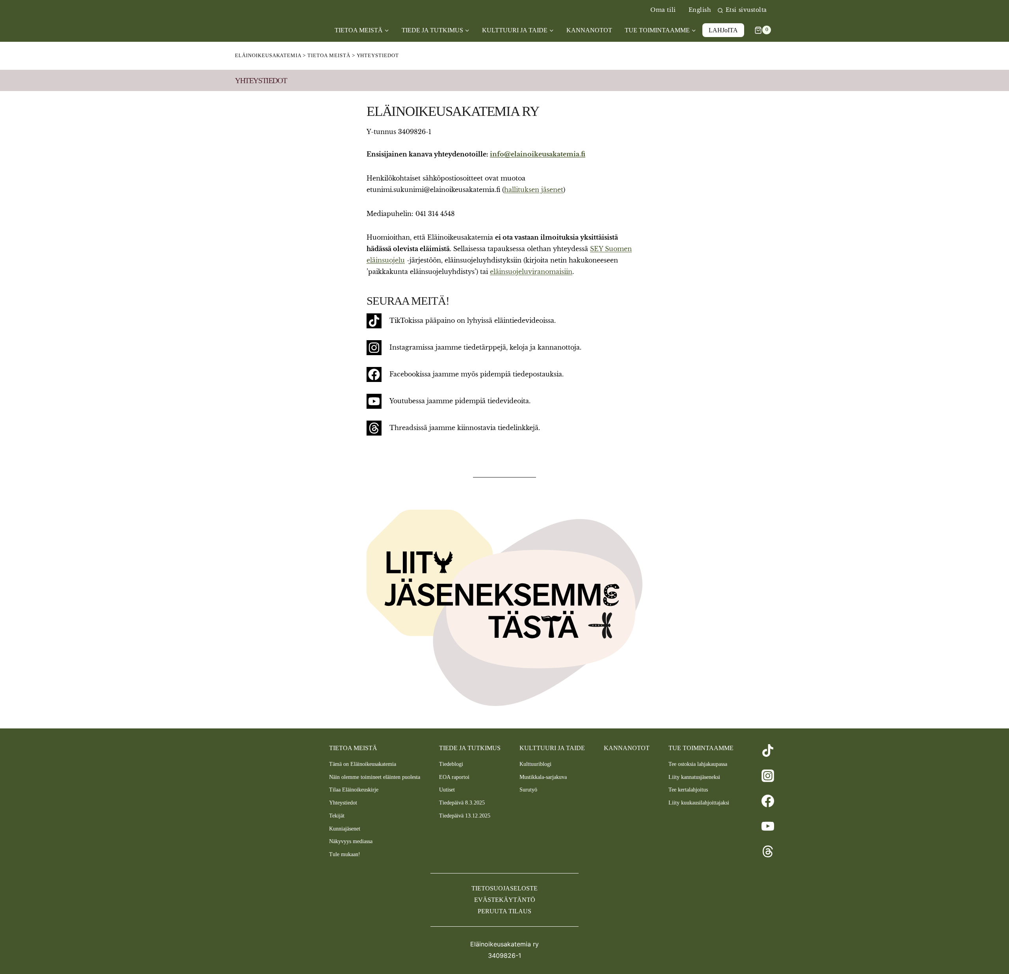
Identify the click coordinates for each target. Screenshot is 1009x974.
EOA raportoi (454, 777)
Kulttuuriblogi (535, 764)
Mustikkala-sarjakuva (543, 777)
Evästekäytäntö (504, 899)
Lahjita (723, 30)
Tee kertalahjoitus (688, 790)
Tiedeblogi (451, 764)
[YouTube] (767, 826)
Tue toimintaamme (700, 748)
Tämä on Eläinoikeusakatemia (362, 764)
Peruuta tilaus (504, 911)
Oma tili (663, 10)
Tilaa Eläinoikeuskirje (353, 790)
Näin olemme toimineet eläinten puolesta (374, 777)
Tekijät (336, 816)
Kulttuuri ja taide (552, 748)
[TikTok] (767, 750)
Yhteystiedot (343, 803)
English (700, 10)
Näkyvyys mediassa (350, 841)
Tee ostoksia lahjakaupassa (697, 764)
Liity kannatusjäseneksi (694, 777)
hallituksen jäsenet (533, 190)
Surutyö (528, 790)
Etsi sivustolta (746, 10)
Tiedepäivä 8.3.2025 (462, 803)
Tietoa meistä (353, 748)
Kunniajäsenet (344, 829)
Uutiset (447, 790)
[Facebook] (767, 801)
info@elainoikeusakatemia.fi (537, 154)
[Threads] (767, 851)
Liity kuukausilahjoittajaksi (698, 803)
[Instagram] (767, 775)
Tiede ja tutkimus (470, 748)
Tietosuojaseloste (504, 888)
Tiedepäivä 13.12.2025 (464, 816)
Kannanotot (589, 30)
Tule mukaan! (344, 854)
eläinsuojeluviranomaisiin (531, 272)
